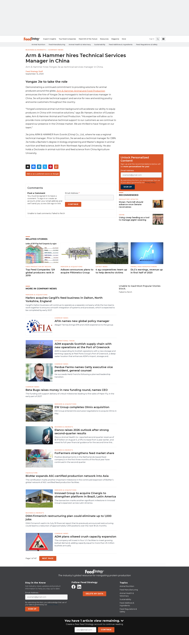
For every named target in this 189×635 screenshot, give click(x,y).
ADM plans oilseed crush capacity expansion (85, 536)
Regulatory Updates (128, 199)
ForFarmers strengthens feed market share (84, 453)
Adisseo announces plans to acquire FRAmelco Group (77, 271)
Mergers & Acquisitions (71, 266)
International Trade (65, 341)
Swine (121, 215)
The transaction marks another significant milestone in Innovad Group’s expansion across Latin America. (85, 501)
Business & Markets (36, 50)
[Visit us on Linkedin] (79, 587)
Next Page (47, 558)
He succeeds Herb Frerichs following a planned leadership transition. (82, 375)
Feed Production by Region (38, 266)
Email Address (72, 193)
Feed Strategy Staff (34, 71)
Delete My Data (94, 594)
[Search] (158, 39)
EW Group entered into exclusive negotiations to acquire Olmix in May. (86, 412)
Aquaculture (32, 473)
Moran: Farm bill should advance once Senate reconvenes (131, 204)
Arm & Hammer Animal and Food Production (81, 91)
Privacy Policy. (150, 183)
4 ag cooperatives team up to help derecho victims (111, 271)
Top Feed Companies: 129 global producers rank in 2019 (40, 272)
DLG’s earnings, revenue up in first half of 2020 (147, 271)
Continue (106, 630)
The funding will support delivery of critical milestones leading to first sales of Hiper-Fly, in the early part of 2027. (70, 395)
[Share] (33, 167)
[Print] (28, 167)
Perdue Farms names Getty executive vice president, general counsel (84, 368)
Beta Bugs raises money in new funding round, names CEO (67, 389)
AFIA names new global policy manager (82, 321)
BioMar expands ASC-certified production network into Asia (67, 475)
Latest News (102, 266)
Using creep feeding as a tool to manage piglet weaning (134, 218)
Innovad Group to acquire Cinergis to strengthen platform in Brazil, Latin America (85, 495)
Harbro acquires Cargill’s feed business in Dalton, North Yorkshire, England (64, 299)
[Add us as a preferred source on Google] (56, 167)
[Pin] (50, 167)
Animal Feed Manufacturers (144, 266)
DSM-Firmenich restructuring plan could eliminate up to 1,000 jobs (68, 517)
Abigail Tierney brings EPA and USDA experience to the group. (84, 325)
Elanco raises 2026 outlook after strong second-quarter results (82, 431)
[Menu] (163, 39)
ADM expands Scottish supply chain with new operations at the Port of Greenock (83, 345)
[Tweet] (45, 167)
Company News (55, 50)
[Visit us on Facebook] (73, 587)
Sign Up (128, 187)
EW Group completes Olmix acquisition (82, 407)
